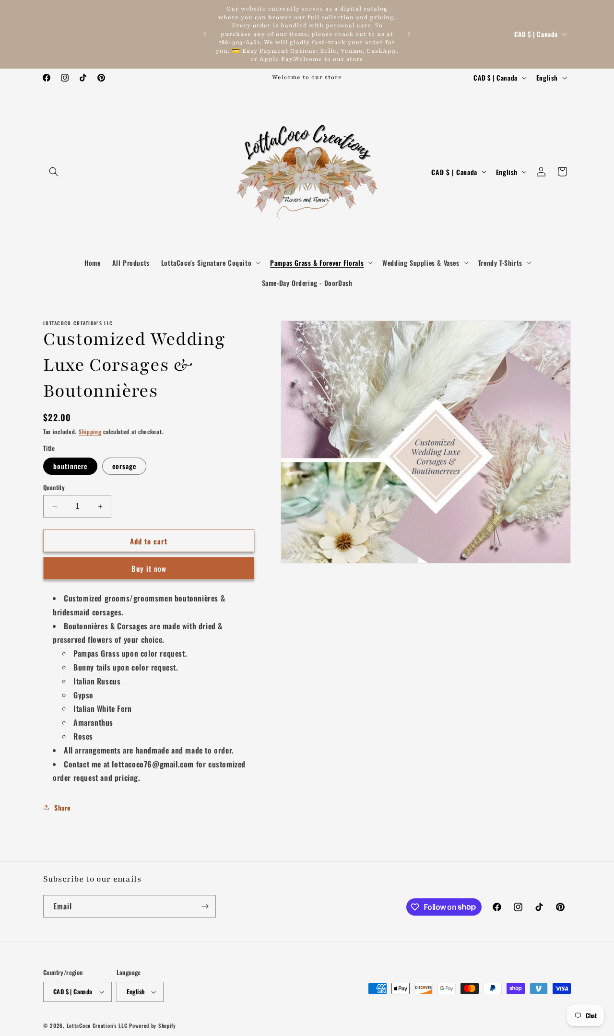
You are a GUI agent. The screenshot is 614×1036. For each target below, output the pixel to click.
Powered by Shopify (152, 1025)
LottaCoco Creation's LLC (97, 1025)
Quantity (54, 487)
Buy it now (148, 568)
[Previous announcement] (204, 34)
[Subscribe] (204, 906)
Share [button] (62, 807)
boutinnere (70, 466)
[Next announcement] (409, 34)
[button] (53, 171)
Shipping (90, 431)
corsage (124, 466)
